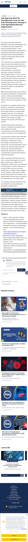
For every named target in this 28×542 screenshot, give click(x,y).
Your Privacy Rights (14, 499)
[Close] (26, 514)
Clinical (12, 6)
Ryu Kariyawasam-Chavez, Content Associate (13, 407)
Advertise (14, 489)
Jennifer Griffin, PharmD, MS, (10, 318)
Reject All (14, 535)
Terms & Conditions (14, 496)
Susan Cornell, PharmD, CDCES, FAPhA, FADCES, (14, 347)
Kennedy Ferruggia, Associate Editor (10, 319)
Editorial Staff (14, 492)
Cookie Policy (24, 529)
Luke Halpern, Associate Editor (9, 349)
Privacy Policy (14, 494)
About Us (14, 486)
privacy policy (5, 274)
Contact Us (14, 491)
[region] (14, 527)
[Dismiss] (25, 190)
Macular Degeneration (7, 281)
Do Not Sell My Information (14, 497)
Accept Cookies (14, 539)
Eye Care (15, 281)
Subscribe (20, 270)
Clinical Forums (14, 487)
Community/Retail (6, 284)
